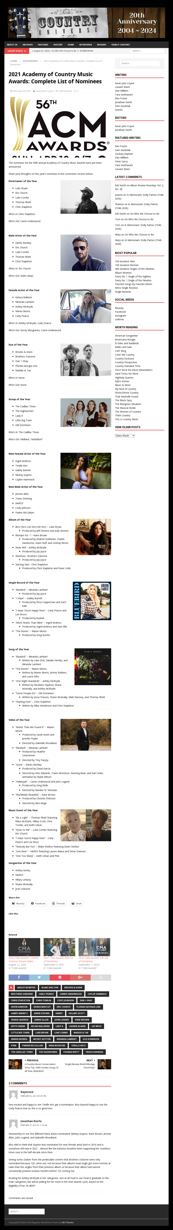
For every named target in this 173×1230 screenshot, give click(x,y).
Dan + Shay (86, 1000)
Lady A (59, 1026)
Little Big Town (20, 1032)
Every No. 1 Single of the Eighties (133, 276)
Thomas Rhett (71, 1052)
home (71, 44)
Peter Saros (121, 161)
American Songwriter (126, 335)
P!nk (13, 1045)
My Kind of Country (125, 388)
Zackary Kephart (124, 153)
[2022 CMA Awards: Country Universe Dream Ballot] (24, 947)
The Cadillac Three (22, 1052)
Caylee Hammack (97, 994)
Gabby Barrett (19, 1013)
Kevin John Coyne (45, 90)
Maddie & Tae (81, 1032)
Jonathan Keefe (123, 102)
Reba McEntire (57, 1045)
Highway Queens (124, 377)
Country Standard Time (127, 366)
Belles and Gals (123, 347)
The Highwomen (48, 1052)
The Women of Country (128, 411)
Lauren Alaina (77, 1026)
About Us (12, 44)
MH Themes (67, 1222)
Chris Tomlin (43, 1000)
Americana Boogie (125, 339)
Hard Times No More (126, 373)
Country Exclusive (124, 358)
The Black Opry (123, 400)
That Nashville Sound (126, 396)
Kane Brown (82, 1019)
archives (28, 44)
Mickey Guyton (42, 1039)
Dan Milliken (121, 90)
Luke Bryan (41, 1032)
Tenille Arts (78, 1045)
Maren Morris (19, 1039)
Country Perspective (126, 362)
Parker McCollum (32, 1045)
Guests (119, 109)
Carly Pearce (46, 994)
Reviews (101, 44)
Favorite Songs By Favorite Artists (133, 284)
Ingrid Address (19, 1019)
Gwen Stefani (42, 1013)
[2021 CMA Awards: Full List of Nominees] (59, 947)
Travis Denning (94, 1052)
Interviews (85, 44)
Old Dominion (91, 1039)
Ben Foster (121, 98)
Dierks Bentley (42, 1006)
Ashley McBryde (26, 987)
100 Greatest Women (127, 265)
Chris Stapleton (20, 1000)
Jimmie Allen (41, 1019)
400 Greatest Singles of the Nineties (134, 268)
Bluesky (119, 308)
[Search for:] (147, 50)
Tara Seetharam (124, 94)
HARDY (59, 1013)
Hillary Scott (77, 1013)
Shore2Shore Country (127, 392)
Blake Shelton (50, 987)
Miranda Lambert (67, 1039)
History (58, 44)
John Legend (62, 1019)
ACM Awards (65, 90)
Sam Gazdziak (122, 106)
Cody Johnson (65, 1000)
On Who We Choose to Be (144, 213)
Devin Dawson (19, 1006)
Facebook (120, 311)
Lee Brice (97, 1026)
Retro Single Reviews (126, 287)
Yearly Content (120, 44)
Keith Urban (18, 1026)
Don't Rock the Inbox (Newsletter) (133, 369)
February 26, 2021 (22, 90)
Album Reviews (123, 272)
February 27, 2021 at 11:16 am (34, 1125)
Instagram (120, 315)
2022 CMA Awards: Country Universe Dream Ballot (24, 959)
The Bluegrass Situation (128, 404)
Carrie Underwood (71, 994)
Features (43, 44)
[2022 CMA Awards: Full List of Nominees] (94, 947)
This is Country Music (126, 419)
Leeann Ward (122, 87)
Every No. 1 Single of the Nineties (133, 280)
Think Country (122, 415)
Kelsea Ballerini (40, 1026)
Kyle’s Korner (122, 381)
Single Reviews (123, 291)
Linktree (119, 319)
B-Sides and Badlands (127, 343)
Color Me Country (124, 354)
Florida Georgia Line (89, 1006)
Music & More (123, 385)
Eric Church (63, 1006)
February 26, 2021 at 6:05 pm (33, 1096)
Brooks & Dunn (73, 987)
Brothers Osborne (22, 994)
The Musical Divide (125, 407)
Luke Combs (61, 1032)
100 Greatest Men (125, 261)
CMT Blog (120, 350)
